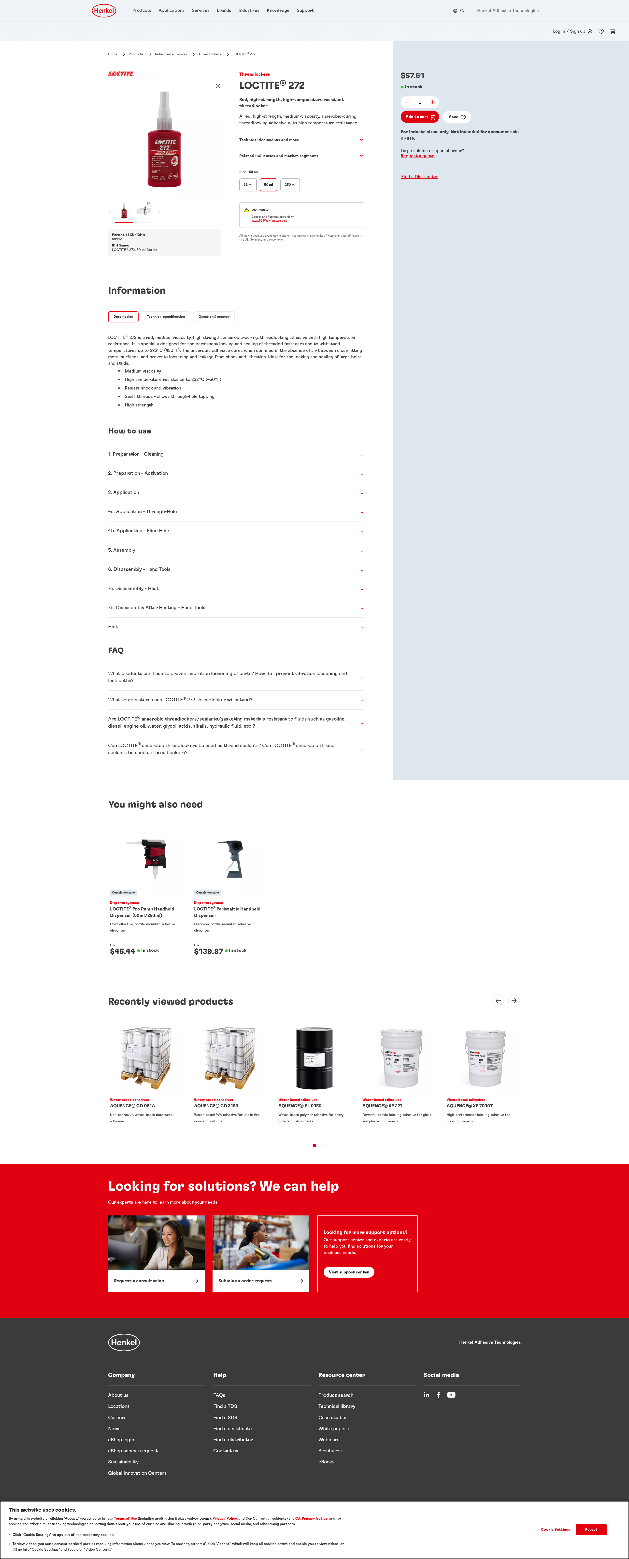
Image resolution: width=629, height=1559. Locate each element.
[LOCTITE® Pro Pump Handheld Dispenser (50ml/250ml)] (146, 894)
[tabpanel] (236, 369)
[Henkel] (124, 1342)
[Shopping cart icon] (612, 31)
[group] (164, 153)
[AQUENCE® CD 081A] (146, 1078)
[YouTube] (451, 1395)
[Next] (511, 1001)
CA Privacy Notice (311, 1518)
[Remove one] (408, 102)
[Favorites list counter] (601, 31)
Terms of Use (125, 1518)
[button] (418, 177)
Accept (591, 1530)
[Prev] (495, 1001)
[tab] (123, 317)
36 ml (248, 185)
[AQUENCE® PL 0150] (314, 1078)
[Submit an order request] (261, 1253)
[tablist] (314, 1145)
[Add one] (431, 102)
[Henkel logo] (104, 10)
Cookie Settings (555, 1530)
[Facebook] (438, 1395)
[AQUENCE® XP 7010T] (483, 1078)
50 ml (268, 185)
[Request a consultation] (156, 1253)
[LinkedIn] (426, 1395)
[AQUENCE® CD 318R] (230, 1078)
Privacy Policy (225, 1518)
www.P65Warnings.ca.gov (269, 220)
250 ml (290, 185)
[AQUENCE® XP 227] (398, 1078)
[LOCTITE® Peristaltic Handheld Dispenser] (230, 894)
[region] (314, 1530)
